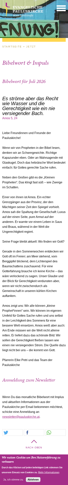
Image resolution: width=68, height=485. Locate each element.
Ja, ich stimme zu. (13, 479)
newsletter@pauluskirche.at (20, 416)
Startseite (12, 46)
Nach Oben (34, 447)
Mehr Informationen (48, 472)
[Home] (22, 16)
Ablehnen (33, 479)
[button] (61, 8)
